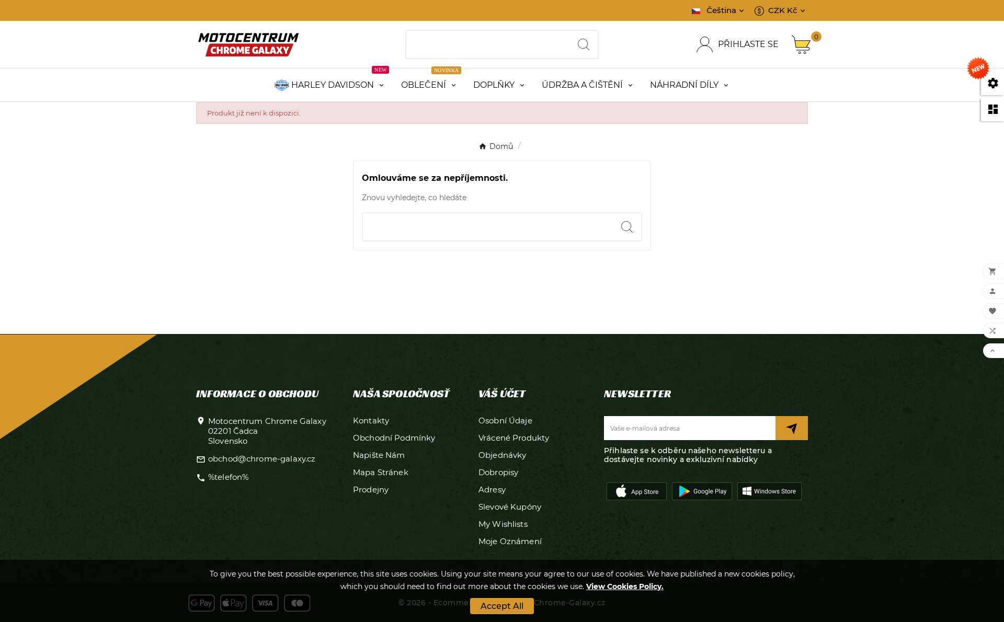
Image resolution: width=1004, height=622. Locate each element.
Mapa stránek (380, 472)
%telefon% (228, 477)
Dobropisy (498, 472)
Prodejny (371, 489)
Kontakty (371, 420)
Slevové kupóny (509, 507)
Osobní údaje (505, 420)
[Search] (583, 44)
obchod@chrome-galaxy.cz (261, 459)
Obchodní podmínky (394, 438)
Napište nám (379, 455)
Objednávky (502, 455)
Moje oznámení (510, 541)
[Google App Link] (702, 490)
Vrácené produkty (513, 438)
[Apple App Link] (637, 490)
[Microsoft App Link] (769, 490)
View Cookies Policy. (625, 586)
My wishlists (503, 524)
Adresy (492, 489)
